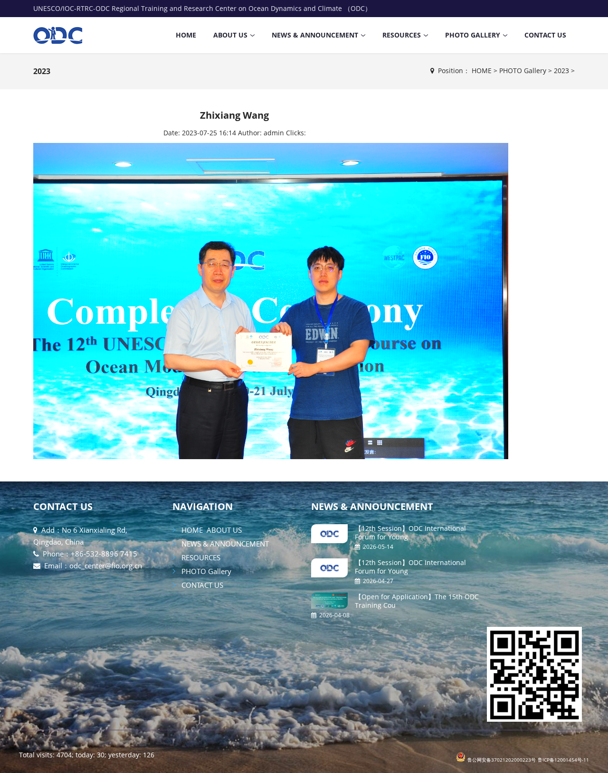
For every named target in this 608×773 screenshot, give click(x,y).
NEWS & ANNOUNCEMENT (315, 34)
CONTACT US (545, 34)
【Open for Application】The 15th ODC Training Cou (417, 601)
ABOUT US (230, 34)
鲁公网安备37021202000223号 (501, 759)
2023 (41, 71)
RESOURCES (401, 34)
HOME (186, 34)
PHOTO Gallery (472, 34)
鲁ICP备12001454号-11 (563, 759)
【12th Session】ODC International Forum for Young (410, 532)
